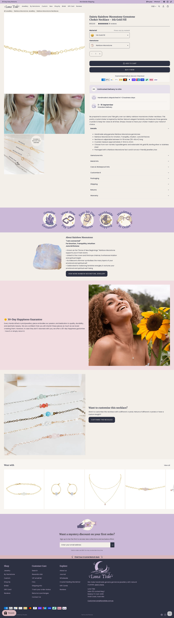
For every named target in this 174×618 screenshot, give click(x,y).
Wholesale (64, 578)
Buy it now (129, 70)
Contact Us (36, 597)
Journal (63, 574)
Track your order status (41, 589)
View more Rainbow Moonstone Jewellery (86, 274)
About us (63, 570)
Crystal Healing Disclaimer (70, 582)
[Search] (159, 6)
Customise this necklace (102, 420)
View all (167, 465)
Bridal (6, 586)
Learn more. (99, 585)
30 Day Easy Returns (9, 1)
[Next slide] (168, 489)
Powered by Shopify (21, 615)
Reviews (7, 593)
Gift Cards (64, 586)
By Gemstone (9, 574)
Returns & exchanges (40, 593)
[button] (103, 24)
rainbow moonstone (140, 116)
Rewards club (37, 574)
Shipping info (37, 586)
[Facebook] (164, 2)
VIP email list (37, 578)
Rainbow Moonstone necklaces (47, 11)
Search (35, 570)
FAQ (33, 582)
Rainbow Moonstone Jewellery (24, 11)
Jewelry (7, 570)
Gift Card (7, 589)
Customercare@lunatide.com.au (100, 601)
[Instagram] (168, 2)
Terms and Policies (87, 615)
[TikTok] (171, 2)
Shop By (7, 582)
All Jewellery (8, 11)
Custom (7, 578)
